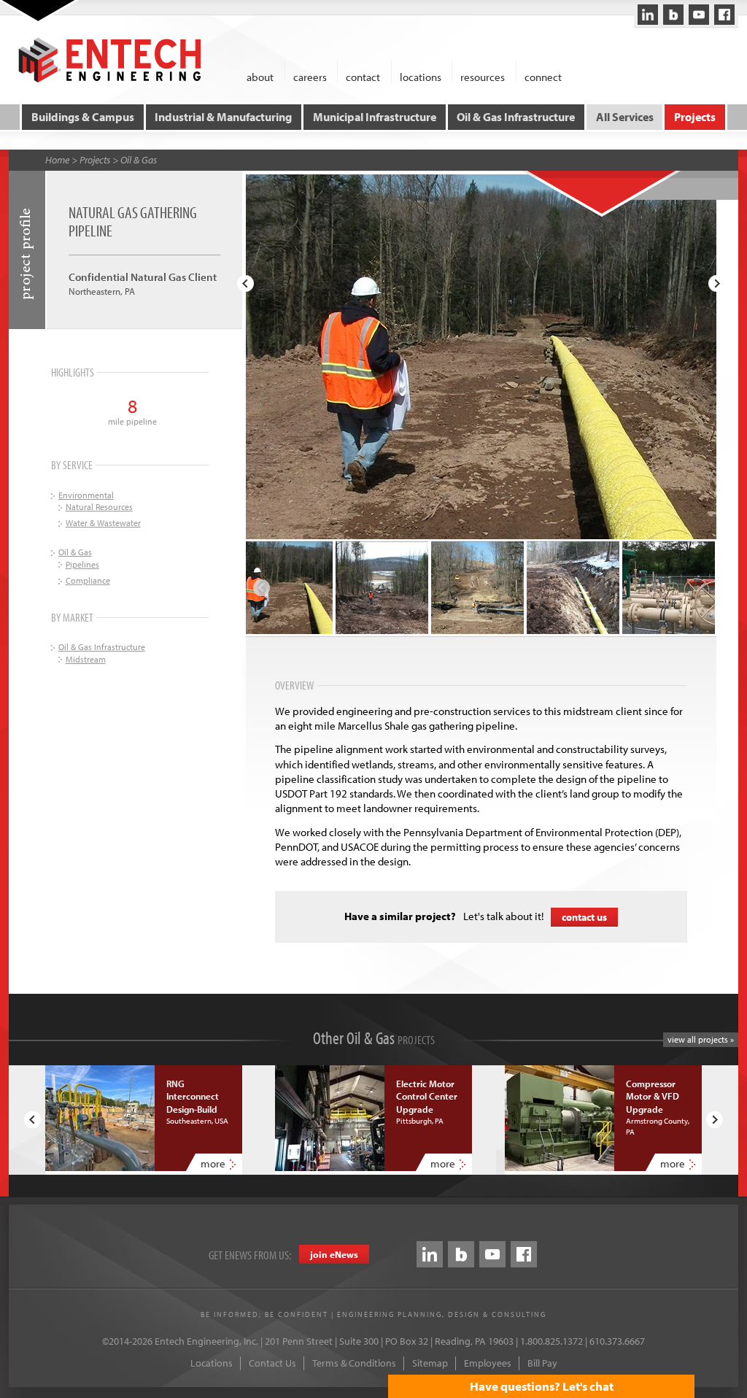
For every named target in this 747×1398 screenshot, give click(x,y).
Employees (487, 1363)
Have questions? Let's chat (542, 1386)
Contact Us (272, 1363)
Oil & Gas (138, 159)
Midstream (86, 659)
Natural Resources (99, 506)
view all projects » (700, 1039)
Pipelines (82, 564)
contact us (584, 917)
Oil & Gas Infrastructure (516, 116)
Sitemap (430, 1363)
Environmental (86, 495)
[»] (716, 283)
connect (543, 76)
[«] (245, 283)
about (260, 76)
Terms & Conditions (354, 1363)
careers (310, 76)
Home (57, 159)
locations (420, 76)
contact (363, 76)
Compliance (88, 580)
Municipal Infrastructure (374, 116)
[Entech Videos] (699, 14)
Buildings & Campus (82, 116)
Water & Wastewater (103, 522)
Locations (211, 1363)
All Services (625, 116)
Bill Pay (542, 1363)
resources (482, 76)
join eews (334, 1254)
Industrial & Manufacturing (223, 116)
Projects (695, 116)
